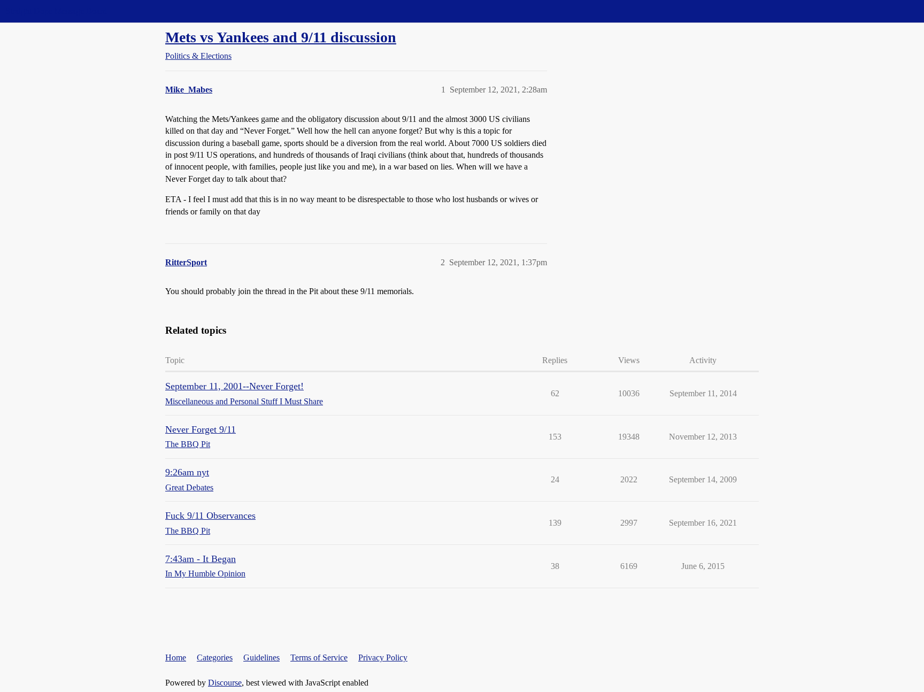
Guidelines (261, 657)
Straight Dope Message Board (56, 11)
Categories (215, 657)
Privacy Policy (382, 657)
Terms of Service (319, 657)
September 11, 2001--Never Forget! (234, 386)
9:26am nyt (187, 472)
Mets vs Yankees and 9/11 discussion (280, 37)
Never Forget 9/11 (200, 429)
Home (175, 657)
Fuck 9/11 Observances (210, 515)
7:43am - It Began (200, 558)
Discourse (225, 682)
